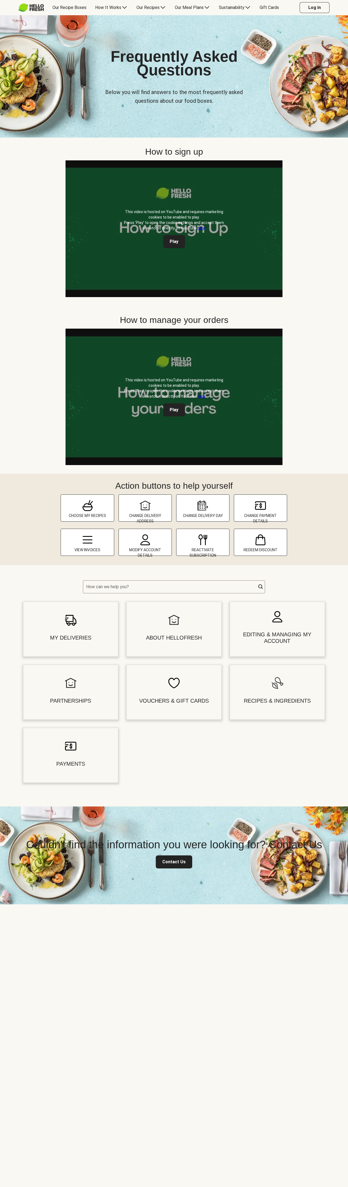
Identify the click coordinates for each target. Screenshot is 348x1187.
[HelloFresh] (31, 8)
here (201, 228)
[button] (260, 587)
